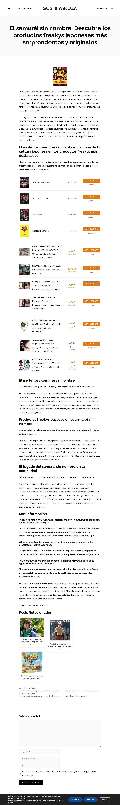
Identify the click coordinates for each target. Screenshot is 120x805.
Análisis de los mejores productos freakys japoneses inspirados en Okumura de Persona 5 (58, 696)
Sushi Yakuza (60, 8)
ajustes (11, 803)
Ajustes (105, 799)
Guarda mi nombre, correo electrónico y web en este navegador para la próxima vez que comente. (60, 773)
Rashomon (37, 215)
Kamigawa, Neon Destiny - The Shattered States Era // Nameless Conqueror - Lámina (46, 285)
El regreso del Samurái (42, 182)
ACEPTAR (75, 799)
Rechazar (90, 799)
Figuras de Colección (30, 688)
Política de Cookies (18, 798)
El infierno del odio (40, 198)
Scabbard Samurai (40, 231)
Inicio (9, 8)
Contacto (102, 8)
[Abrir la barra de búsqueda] (112, 8)
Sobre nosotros (25, 8)
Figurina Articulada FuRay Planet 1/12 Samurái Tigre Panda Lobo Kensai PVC (46, 270)
